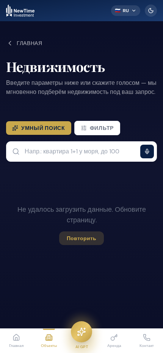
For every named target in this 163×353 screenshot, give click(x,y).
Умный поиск (43, 128)
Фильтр (102, 128)
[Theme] (151, 11)
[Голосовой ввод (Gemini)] (147, 151)
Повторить (81, 238)
